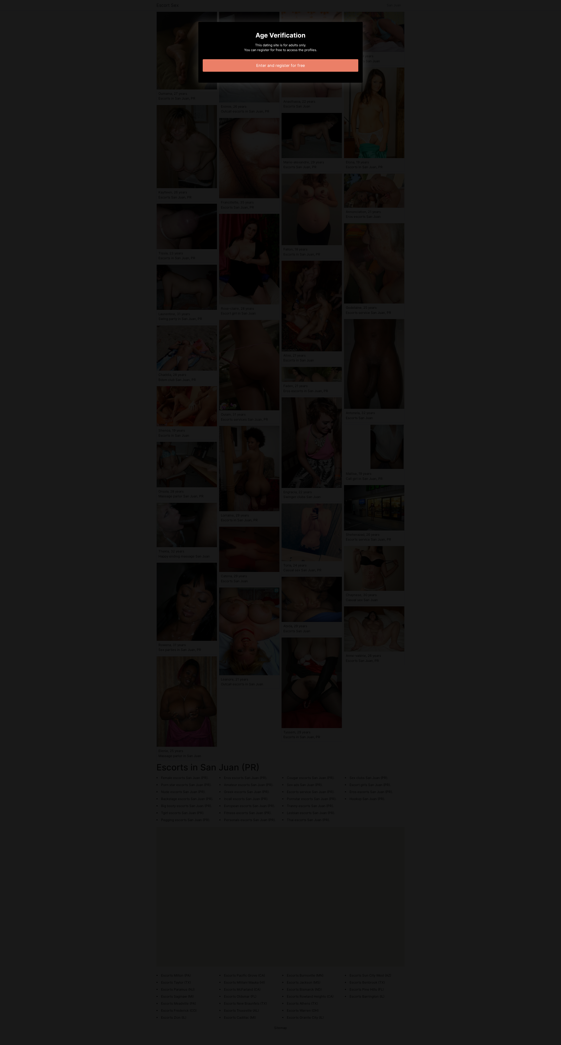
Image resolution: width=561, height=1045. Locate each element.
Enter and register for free (280, 65)
